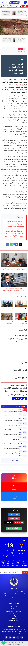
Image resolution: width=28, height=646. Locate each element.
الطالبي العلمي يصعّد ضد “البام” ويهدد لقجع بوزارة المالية (13, 429)
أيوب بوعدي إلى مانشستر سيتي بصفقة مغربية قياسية (12, 415)
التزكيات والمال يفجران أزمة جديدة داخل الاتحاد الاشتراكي (13, 447)
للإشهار (13, 618)
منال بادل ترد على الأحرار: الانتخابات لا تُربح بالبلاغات (13, 410)
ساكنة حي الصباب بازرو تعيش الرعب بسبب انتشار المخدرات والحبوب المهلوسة (13, 433)
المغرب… (11, 321)
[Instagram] (10, 637)
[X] (17, 637)
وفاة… (25, 321)
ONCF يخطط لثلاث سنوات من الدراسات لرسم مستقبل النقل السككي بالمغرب (13, 419)
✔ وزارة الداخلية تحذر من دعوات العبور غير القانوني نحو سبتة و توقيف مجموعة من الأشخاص (14, 224)
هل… (12, 308)
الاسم (24, 362)
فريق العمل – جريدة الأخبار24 (13, 611)
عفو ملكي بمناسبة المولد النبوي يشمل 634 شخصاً (13, 442)
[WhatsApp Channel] (3, 642)
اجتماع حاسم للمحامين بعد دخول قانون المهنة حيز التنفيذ (12, 452)
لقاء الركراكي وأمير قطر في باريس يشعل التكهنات (13, 456)
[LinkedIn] (21, 637)
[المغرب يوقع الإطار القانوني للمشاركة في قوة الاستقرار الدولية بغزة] (7, 316)
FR (2, 2)
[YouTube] (14, 637)
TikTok (8, 522)
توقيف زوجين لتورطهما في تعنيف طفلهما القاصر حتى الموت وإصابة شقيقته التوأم (13, 438)
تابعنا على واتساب (14, 528)
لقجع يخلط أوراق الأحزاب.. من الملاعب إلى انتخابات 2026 (13, 424)
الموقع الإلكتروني (20, 377)
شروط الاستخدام (13, 615)
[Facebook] (6, 637)
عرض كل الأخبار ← (14, 460)
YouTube (19, 522)
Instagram (14, 518)
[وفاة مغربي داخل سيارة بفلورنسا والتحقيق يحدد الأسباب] (21, 316)
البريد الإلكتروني (20, 370)
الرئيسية (13, 606)
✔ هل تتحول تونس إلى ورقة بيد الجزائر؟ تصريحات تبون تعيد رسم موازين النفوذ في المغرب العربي (14, 233)
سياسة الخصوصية (13, 613)
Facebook (14, 514)
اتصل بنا (13, 609)
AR (5, 2)
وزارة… (25, 308)
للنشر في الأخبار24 (13, 620)
